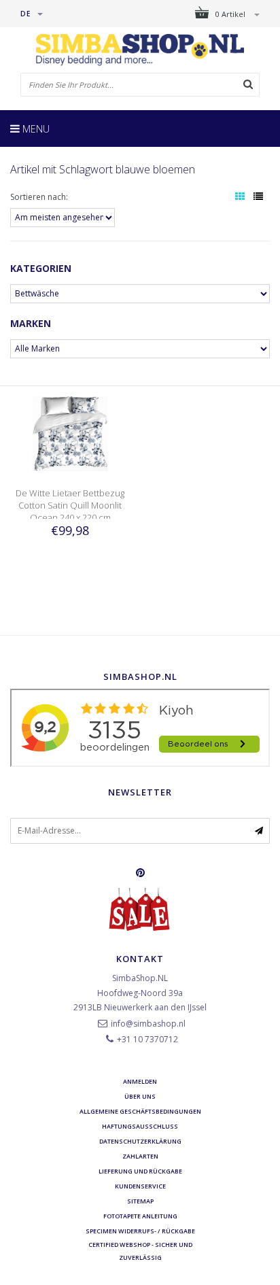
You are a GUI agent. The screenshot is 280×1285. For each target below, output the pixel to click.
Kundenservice (140, 1186)
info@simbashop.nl (148, 1023)
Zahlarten (140, 1156)
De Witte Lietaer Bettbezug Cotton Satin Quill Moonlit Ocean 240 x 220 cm (70, 505)
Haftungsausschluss (140, 1126)
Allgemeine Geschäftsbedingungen (140, 1111)
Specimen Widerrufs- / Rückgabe (140, 1231)
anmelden (140, 1081)
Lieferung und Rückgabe (140, 1171)
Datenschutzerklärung (140, 1141)
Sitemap (140, 1201)
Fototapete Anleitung (140, 1216)
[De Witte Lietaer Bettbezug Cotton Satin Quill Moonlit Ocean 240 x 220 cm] (70, 433)
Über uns (140, 1096)
